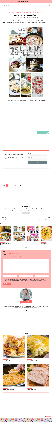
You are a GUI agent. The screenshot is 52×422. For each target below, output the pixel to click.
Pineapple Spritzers (5, 218)
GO (37, 162)
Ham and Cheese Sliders (7, 360)
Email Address (30, 157)
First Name (30, 153)
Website (36, 276)
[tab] (25, 247)
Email (20, 276)
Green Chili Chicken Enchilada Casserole (34, 360)
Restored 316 (48, 416)
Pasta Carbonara (44, 243)
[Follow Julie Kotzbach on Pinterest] (29, 213)
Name (5, 276)
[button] (0, 242)
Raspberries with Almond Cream (44, 218)
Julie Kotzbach (16, 17)
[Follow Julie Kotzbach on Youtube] (27, 213)
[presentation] (5, 233)
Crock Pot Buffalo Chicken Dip (8, 389)
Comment (5, 260)
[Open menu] (50, 5)
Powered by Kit (37, 164)
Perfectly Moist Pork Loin (32, 389)
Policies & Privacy (8, 412)
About (3, 412)
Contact (13, 412)
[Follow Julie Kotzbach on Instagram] (25, 213)
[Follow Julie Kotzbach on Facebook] (23, 213)
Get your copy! (25, 1)
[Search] (47, 314)
